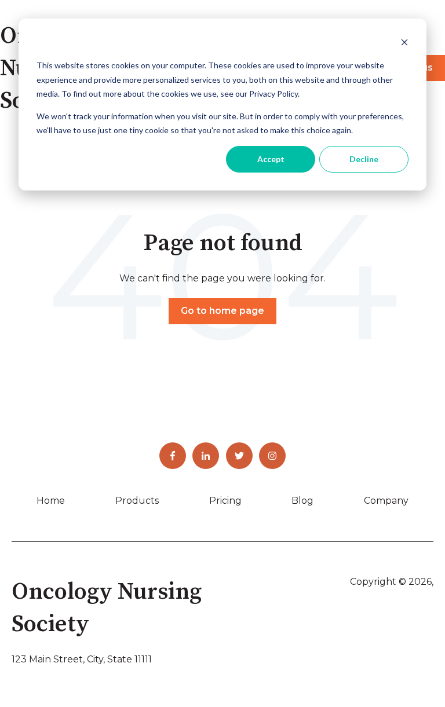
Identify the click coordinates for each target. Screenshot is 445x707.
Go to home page (222, 310)
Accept (270, 159)
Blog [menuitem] (302, 500)
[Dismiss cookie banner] (404, 43)
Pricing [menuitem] (225, 500)
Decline (363, 159)
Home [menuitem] (51, 500)
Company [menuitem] (386, 500)
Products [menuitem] (137, 500)
